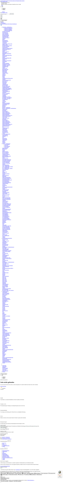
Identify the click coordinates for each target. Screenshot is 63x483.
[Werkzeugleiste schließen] (1, 476)
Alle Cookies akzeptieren (17, 481)
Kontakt (3, 446)
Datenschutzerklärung (5, 450)
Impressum (4, 453)
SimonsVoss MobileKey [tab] (8, 28)
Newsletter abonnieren (5, 445)
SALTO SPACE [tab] (7, 144)
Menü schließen (4, 20)
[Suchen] (11, 14)
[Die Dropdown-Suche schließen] (13, 14)
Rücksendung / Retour (5, 456)
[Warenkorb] (1, 25)
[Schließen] (0, 482)
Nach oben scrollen (3, 479)
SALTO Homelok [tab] (7, 146)
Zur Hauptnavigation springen (19, 0)
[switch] (3, 473)
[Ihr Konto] (1, 18)
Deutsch (4, 8)
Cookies (3, 458)
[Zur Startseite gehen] (3, 1)
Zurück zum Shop (3, 386)
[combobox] (4, 14)
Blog (3, 443)
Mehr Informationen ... (30, 480)
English (4, 9)
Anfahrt (3, 459)
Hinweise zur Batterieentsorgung (7, 457)
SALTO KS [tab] (6, 145)
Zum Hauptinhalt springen (4, 0)
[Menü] (1, 15)
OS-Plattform (4, 444)
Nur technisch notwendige (4, 481)
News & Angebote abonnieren (5, 466)
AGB (3, 452)
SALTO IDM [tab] (6, 147)
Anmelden (2, 22)
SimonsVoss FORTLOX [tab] (8, 30)
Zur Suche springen (12, 0)
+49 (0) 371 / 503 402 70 (6, 437)
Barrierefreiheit (4, 454)
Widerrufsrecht (4, 451)
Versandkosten (17, 469)
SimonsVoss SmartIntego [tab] (8, 29)
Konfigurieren (11, 481)
